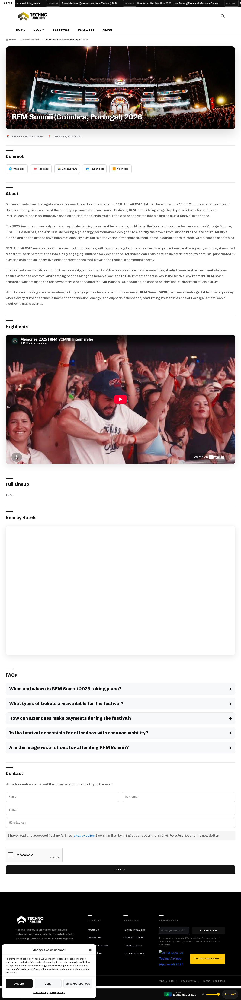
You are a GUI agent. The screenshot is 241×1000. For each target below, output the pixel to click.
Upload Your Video (208, 958)
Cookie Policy (40, 992)
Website (17, 168)
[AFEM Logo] (171, 958)
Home (20, 29)
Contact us (94, 937)
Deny (48, 983)
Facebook (95, 168)
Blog (38, 29)
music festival (180, 216)
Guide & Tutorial (133, 937)
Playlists (86, 29)
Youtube (120, 168)
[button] (90, 950)
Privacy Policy (57, 992)
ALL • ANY (230, 994)
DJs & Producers (134, 953)
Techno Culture (133, 945)
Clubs (108, 29)
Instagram (67, 168)
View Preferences (78, 983)
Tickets (41, 168)
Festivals (61, 29)
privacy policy (84, 835)
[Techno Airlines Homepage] (30, 920)
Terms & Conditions (214, 981)
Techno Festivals (30, 39)
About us (93, 929)
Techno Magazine (134, 929)
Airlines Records (98, 945)
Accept (19, 983)
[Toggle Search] (222, 16)
